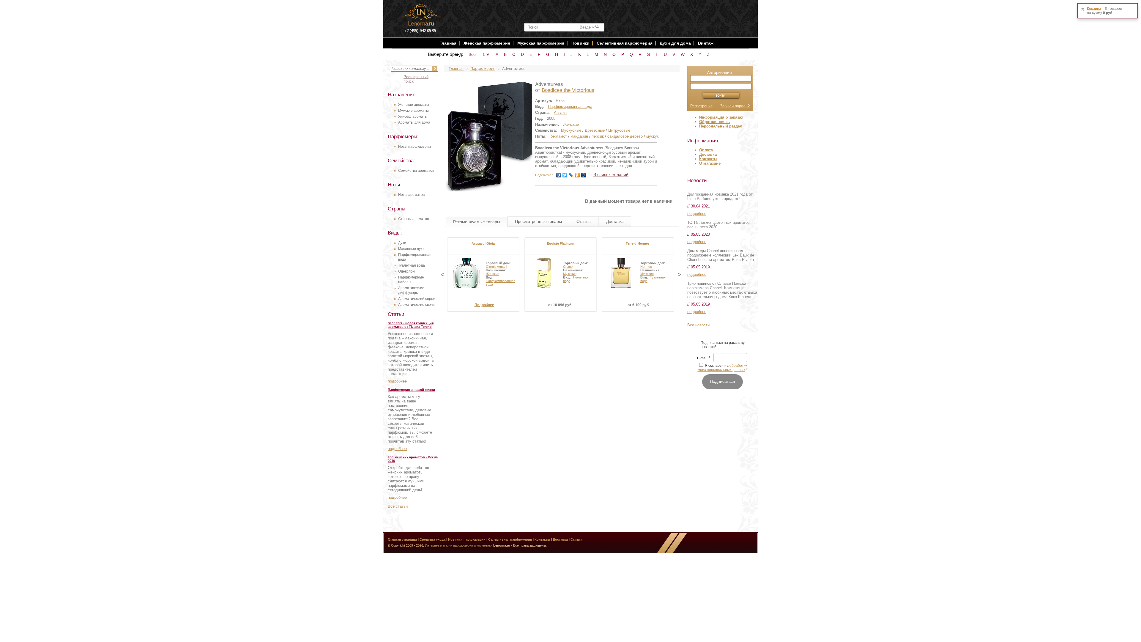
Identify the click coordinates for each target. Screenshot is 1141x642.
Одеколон (406, 271)
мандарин (579, 136)
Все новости (698, 325)
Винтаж (705, 43)
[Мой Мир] (584, 175)
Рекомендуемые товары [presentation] (476, 221)
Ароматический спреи (416, 299)
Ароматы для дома (414, 122)
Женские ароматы (413, 105)
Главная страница (402, 539)
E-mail (703, 358)
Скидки (576, 539)
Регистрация (701, 106)
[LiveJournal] (571, 175)
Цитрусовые (619, 130)
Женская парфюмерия (487, 43)
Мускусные (571, 130)
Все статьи (398, 506)
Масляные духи (411, 249)
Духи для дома (675, 43)
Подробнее (484, 305)
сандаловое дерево (625, 136)
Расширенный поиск (416, 79)
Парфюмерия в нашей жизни (411, 389)
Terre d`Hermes (638, 243)
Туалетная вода (411, 265)
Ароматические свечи (416, 305)
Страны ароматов (413, 219)
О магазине (710, 163)
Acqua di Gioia (483, 243)
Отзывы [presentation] (583, 221)
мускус (652, 136)
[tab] (477, 222)
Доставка (708, 154)
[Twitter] (565, 175)
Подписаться (722, 381)
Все (472, 54)
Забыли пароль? (735, 106)
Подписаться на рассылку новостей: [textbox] (723, 345)
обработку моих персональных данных (722, 368)
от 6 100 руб (638, 305)
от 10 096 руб (559, 305)
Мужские (569, 274)
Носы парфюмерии (414, 146)
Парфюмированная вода (570, 106)
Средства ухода (432, 539)
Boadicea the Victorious (568, 90)
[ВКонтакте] (559, 175)
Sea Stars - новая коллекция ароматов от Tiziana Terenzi (411, 324)
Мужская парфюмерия (540, 43)
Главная (447, 43)
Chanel (568, 266)
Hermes (646, 266)
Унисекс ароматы (413, 116)
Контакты (708, 159)
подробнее (397, 381)
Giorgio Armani (496, 266)
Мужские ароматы (413, 110)
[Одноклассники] (577, 175)
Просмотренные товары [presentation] (538, 221)
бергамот (559, 136)
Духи (402, 243)
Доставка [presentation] (615, 221)
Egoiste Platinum (560, 243)
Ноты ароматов (411, 195)
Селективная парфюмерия (625, 43)
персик (598, 136)
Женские (571, 124)
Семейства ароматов (416, 171)
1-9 (486, 54)
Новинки (581, 43)
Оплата (706, 150)
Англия (560, 112)
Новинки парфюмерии (467, 539)
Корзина (1094, 9)
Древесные (595, 130)
